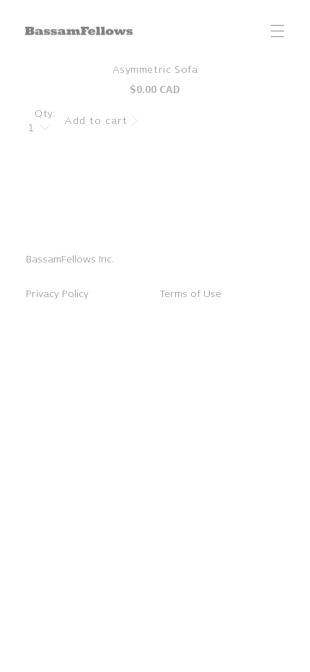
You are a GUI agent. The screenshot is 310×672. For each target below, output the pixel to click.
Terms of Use (190, 294)
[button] (277, 31)
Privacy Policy (57, 294)
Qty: (45, 113)
